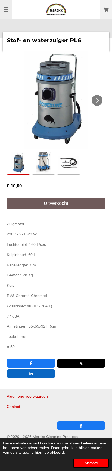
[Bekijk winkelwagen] (106, 9)
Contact (13, 406)
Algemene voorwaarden (27, 396)
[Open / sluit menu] (6, 9)
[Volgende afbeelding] (97, 100)
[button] (18, 163)
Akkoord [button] (91, 463)
